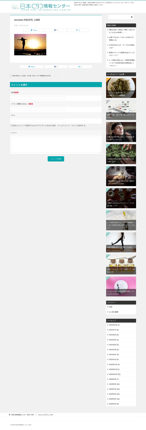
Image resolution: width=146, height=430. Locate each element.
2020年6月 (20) (114, 394)
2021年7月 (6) (114, 330)
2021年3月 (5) (114, 349)
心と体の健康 (113, 312)
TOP (22, 415)
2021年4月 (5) (114, 345)
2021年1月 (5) (114, 359)
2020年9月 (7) (114, 379)
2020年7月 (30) (114, 389)
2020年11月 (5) (114, 369)
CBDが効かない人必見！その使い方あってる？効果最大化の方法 (31, 75)
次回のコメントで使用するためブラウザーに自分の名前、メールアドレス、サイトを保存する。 (49, 125)
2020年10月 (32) (114, 374)
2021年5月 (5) (114, 340)
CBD (110, 307)
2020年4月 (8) (114, 404)
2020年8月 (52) (114, 384)
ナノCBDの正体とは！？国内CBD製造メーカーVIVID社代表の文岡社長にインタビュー (122, 62)
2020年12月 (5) (114, 364)
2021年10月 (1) (114, 325)
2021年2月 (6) (114, 354)
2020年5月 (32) (114, 399)
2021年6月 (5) (114, 335)
